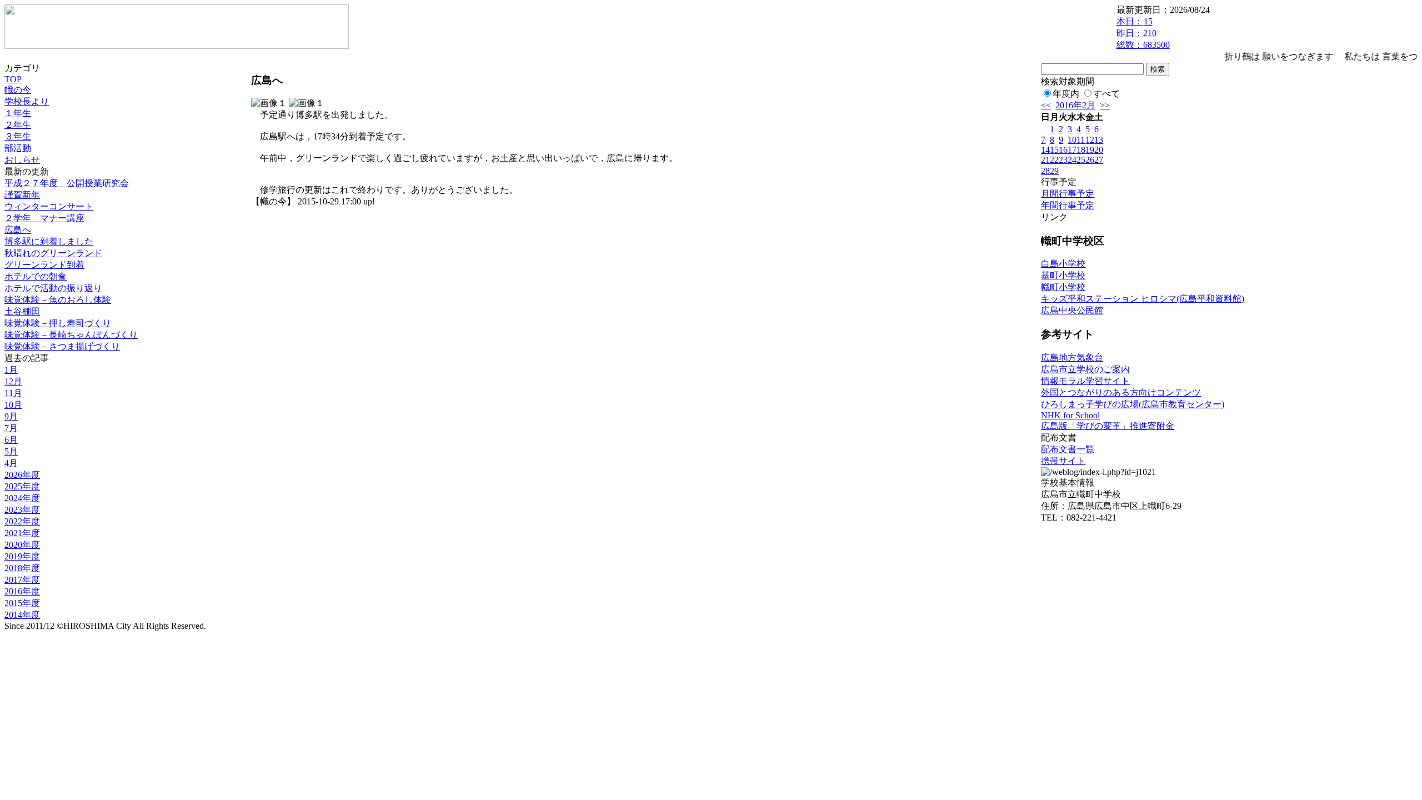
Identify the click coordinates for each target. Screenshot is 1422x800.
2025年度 (22, 486)
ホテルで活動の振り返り (53, 288)
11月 (13, 393)
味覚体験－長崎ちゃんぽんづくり (71, 334)
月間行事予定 (1067, 193)
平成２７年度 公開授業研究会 (66, 183)
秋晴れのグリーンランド (53, 253)
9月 (11, 416)
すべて (1106, 93)
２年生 (17, 124)
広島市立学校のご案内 (1085, 369)
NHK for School (1070, 415)
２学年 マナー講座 (44, 218)
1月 (11, 369)
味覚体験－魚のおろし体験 (57, 299)
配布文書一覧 (1067, 449)
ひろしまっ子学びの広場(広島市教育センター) (1132, 404)
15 (1054, 149)
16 (1063, 149)
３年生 (17, 136)
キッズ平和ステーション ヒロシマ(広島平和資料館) (1142, 298)
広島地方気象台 (1072, 357)
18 (1080, 149)
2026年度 (22, 474)
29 (1054, 171)
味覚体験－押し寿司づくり (57, 323)
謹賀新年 (22, 194)
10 (1072, 139)
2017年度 (22, 579)
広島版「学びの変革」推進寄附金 (1107, 426)
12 (1089, 139)
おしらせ (22, 159)
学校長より (26, 101)
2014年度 (22, 614)
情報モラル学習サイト (1085, 381)
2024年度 (22, 498)
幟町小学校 (1063, 287)
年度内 (1066, 93)
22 (1054, 159)
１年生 (17, 113)
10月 (13, 404)
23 (1063, 159)
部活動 (17, 148)
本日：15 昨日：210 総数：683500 (1143, 33)
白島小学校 (1063, 263)
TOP (13, 79)
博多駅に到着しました (48, 241)
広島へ (17, 229)
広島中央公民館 (1072, 310)
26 (1089, 159)
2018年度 (22, 568)
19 (1089, 149)
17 (1072, 149)
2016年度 (22, 591)
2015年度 (22, 603)
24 (1072, 159)
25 (1080, 159)
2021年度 (22, 533)
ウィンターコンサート (48, 206)
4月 (11, 463)
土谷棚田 (22, 311)
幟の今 (17, 89)
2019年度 (22, 556)
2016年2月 (1075, 105)
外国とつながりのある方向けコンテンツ (1121, 392)
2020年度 (22, 544)
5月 (11, 451)
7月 (11, 428)
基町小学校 (1063, 275)
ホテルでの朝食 (35, 276)
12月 (13, 381)
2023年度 (22, 509)
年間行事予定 (1067, 205)
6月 (11, 439)
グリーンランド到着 (44, 264)
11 (1080, 139)
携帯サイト (1063, 461)
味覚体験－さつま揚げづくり (62, 346)
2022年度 (22, 521)
